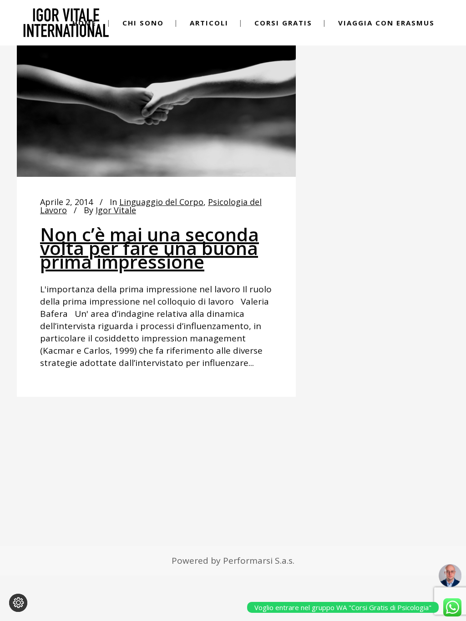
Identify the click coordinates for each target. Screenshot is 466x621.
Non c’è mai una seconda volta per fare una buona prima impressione (149, 248)
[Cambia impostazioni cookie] (18, 603)
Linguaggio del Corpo (161, 201)
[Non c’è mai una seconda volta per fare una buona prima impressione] (156, 98)
